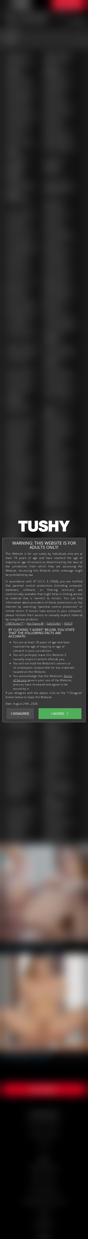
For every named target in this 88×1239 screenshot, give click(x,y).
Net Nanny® (35, 623)
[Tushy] (44, 527)
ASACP (68, 623)
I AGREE (57, 713)
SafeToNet (54, 623)
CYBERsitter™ (15, 623)
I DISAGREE (20, 713)
